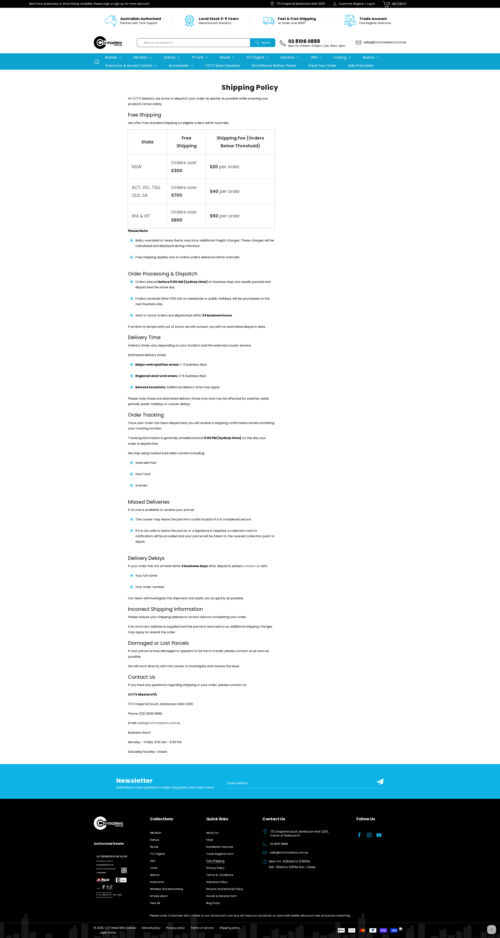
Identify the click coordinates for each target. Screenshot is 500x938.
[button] (113, 57)
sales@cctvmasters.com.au (159, 723)
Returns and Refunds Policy (224, 889)
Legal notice (108, 932)
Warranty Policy (217, 882)
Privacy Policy (215, 868)
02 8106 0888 (279, 844)
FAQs (209, 840)
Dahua (154, 840)
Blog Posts (213, 903)
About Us (212, 833)
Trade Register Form (220, 854)
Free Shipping (215, 861)
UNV (152, 861)
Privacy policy (175, 928)
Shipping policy (230, 928)
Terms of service (202, 928)
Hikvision (155, 833)
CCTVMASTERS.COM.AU (120, 928)
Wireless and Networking (166, 889)
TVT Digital (157, 854)
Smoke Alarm (159, 896)
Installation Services (219, 847)
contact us (251, 566)
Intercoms (157, 882)
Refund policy (151, 928)
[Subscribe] (380, 782)
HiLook (154, 847)
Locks (153, 868)
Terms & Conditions (219, 875)
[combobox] (193, 42)
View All (155, 903)
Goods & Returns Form (221, 896)
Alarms (154, 875)
